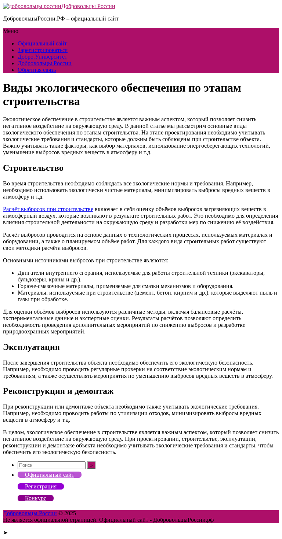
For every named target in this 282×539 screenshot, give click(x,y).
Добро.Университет (42, 56)
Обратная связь (37, 70)
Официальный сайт (42, 43)
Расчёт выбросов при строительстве (48, 209)
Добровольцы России (88, 6)
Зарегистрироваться (43, 50)
